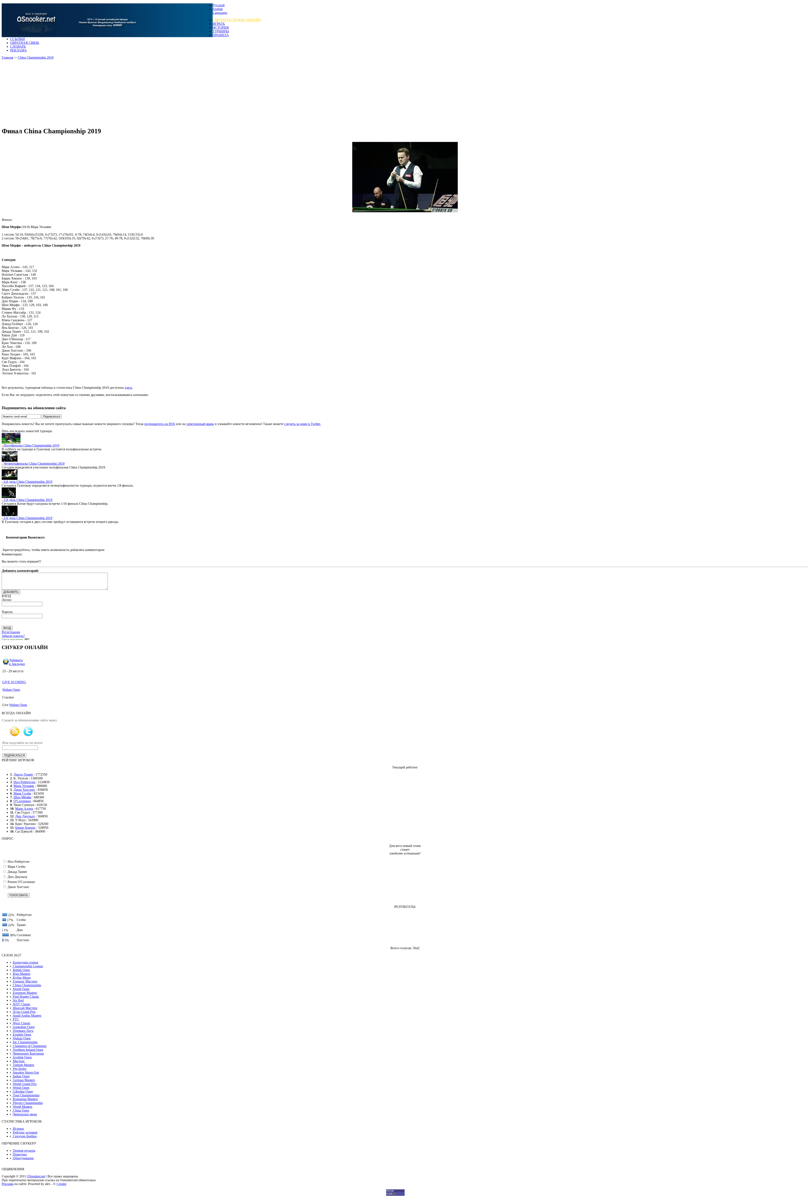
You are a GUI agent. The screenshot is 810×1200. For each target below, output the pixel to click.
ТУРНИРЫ (221, 31)
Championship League (27, 966)
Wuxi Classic (21, 1023)
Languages (220, 13)
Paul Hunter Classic (25, 996)
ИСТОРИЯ (221, 27)
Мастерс (18, 1061)
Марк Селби (22, 793)
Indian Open (21, 1076)
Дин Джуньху (25, 816)
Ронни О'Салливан (21, 882)
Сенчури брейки (24, 1136)
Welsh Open (20, 1087)
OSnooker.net (36, 1176)
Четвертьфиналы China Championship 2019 (34, 463)
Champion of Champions (29, 1046)
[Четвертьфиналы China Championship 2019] (10, 460)
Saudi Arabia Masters (26, 1015)
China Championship (26, 985)
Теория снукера (23, 1150)
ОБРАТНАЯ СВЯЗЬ (24, 43)
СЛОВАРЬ (18, 46)
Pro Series (19, 1068)
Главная (7, 57)
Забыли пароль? (13, 636)
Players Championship (27, 1103)
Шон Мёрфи (22, 797)
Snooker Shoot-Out (25, 1072)
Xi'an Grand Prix (24, 1012)
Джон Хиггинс (24, 789)
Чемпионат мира (24, 1114)
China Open (20, 1110)
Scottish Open (22, 1057)
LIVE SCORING (14, 682)
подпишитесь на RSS (159, 424)
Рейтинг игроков (24, 1132)
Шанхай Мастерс (25, 1008)
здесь (128, 387)
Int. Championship (25, 1042)
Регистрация (11, 632)
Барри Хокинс (25, 827)
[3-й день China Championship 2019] (9, 497)
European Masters (24, 993)
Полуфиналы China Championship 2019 (31, 445)
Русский (219, 5)
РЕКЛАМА (18, 50)
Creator (61, 1184)
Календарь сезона (25, 962)
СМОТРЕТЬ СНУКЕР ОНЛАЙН (237, 20)
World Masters (22, 1106)
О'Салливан (22, 801)
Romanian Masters (25, 1099)
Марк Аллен (24, 808)
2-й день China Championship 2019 (27, 518)
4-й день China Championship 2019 (27, 481)
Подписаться (51, 416)
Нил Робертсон (24, 782)
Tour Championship (25, 1095)
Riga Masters (21, 974)
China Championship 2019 (36, 57)
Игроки (18, 1128)
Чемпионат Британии (28, 1053)
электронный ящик (200, 424)
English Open (21, 1034)
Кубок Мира (21, 977)
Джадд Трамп (23, 774)
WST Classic (21, 1004)
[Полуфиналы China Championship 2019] (11, 442)
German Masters (23, 1080)
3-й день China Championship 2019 (27, 500)
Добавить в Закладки (17, 662)
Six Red (18, 1000)
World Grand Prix (24, 1084)
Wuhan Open (11, 689)
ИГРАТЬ (219, 24)
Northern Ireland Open (27, 1050)
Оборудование (23, 1158)
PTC (15, 1019)
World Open (20, 989)
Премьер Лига (22, 1031)
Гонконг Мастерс (25, 981)
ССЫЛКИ (17, 39)
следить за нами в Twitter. (302, 424)
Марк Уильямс (24, 786)
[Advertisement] (132, 93)
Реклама (8, 1184)
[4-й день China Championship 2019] (10, 479)
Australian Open (23, 1027)
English (218, 9)
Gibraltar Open (22, 1091)
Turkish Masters (23, 1065)
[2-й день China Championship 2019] (10, 515)
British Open (21, 970)
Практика (19, 1154)
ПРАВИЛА (221, 35)
